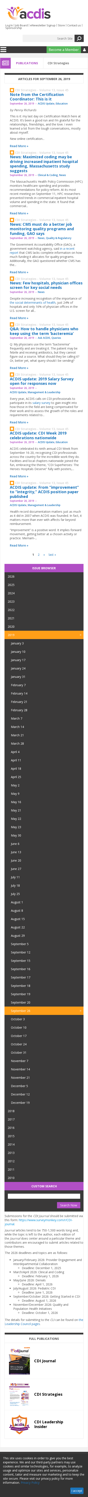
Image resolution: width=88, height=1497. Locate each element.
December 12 (20, 1094)
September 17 (20, 977)
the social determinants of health (33, 302)
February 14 (19, 693)
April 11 (16, 760)
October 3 (18, 1019)
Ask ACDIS (44, 338)
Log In (9, 25)
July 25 (15, 894)
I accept (76, 1491)
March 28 (17, 743)
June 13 (16, 852)
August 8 (17, 910)
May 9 (15, 794)
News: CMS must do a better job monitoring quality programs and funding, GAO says (42, 229)
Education (62, 103)
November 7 (19, 1061)
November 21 (20, 1078)
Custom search (44, 1186)
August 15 (18, 919)
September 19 (20, 994)
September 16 (20, 969)
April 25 (16, 777)
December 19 (20, 1103)
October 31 (18, 1052)
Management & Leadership (44, 392)
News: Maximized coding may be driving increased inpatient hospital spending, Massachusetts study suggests (44, 163)
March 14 (17, 727)
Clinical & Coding (48, 175)
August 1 (17, 902)
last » (52, 555)
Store (61, 25)
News (62, 175)
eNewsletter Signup (43, 25)
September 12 (20, 952)
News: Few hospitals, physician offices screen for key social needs (46, 285)
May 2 (15, 785)
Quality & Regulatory (58, 238)
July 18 (15, 885)
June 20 (16, 860)
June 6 (15, 844)
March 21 (17, 735)
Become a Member (64, 49)
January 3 (17, 643)
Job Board (21, 25)
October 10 (18, 1027)
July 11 (15, 877)
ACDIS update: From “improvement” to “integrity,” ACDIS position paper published (44, 492)
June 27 (16, 869)
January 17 (18, 660)
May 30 (16, 835)
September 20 (20, 1002)
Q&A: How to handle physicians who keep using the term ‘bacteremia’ (44, 331)
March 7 (16, 718)
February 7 (18, 685)
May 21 (16, 810)
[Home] (28, 13)
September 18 (20, 986)
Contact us (74, 25)
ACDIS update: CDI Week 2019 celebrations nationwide (38, 435)
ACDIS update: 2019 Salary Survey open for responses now (41, 381)
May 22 (16, 819)
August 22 (18, 927)
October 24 (18, 1044)
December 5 (19, 1086)
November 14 (20, 1069)
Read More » (19, 146)
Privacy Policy (30, 1483)
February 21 (19, 702)
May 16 (16, 802)
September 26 (20, 1011)
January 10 (18, 652)
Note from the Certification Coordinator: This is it (37, 97)
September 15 (20, 961)
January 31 (18, 677)
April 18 (16, 768)
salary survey (41, 403)
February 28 (19, 710)
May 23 (16, 827)
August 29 (18, 936)
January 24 (18, 668)
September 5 (20, 944)
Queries (56, 338)
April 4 (15, 752)
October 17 (18, 1036)
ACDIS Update (46, 103)
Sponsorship (13, 28)
